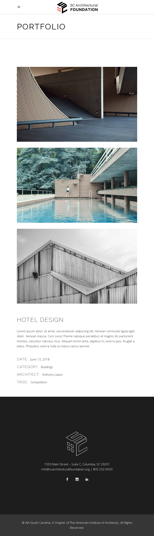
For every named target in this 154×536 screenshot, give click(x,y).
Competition (38, 382)
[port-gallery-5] (77, 185)
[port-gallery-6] (77, 266)
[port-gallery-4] (77, 104)
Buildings (47, 367)
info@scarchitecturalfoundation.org (65, 469)
